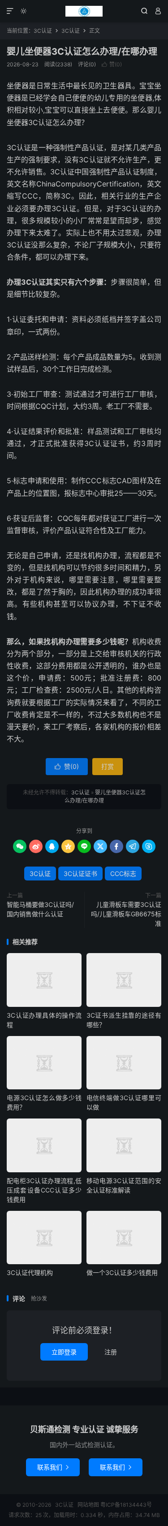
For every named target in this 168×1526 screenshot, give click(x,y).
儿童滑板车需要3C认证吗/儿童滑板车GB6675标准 (126, 914)
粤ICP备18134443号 (126, 1504)
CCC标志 (123, 873)
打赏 (107, 766)
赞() (112, 64)
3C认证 (84, 11)
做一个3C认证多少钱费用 (122, 1272)
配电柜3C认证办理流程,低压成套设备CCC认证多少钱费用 (44, 1190)
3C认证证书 (80, 873)
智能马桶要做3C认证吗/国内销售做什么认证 (40, 909)
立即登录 (64, 1352)
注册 (110, 1352)
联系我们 (53, 1467)
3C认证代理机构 (30, 1272)
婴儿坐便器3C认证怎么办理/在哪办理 (82, 51)
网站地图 (88, 1504)
